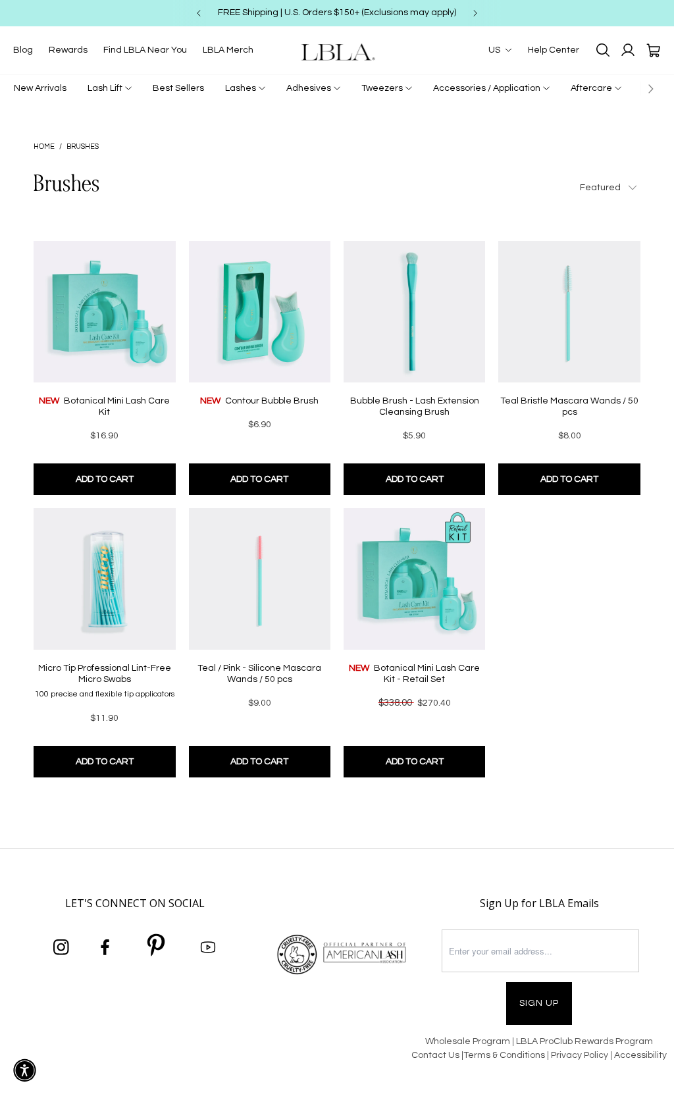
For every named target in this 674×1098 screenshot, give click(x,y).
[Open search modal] (603, 50)
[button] (24, 1070)
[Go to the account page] (628, 50)
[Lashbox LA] (337, 52)
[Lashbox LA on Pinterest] (157, 947)
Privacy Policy (580, 1055)
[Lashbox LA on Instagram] (61, 948)
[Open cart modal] (653, 50)
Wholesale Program (467, 1041)
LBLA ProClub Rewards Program (584, 1041)
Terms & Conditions (504, 1055)
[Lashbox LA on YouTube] (208, 948)
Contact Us (435, 1055)
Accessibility (640, 1055)
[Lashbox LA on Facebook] (105, 948)
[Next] (475, 13)
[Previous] (199, 13)
